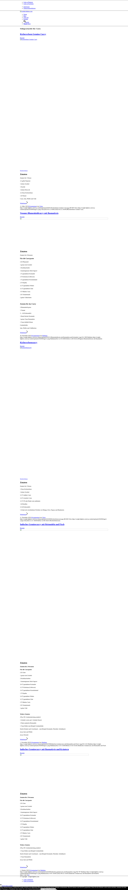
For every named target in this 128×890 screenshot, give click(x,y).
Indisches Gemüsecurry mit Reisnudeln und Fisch (42, 524)
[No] (56, 889)
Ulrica (41, 206)
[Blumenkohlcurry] (64, 219)
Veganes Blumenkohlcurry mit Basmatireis (39, 213)
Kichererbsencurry (28, 342)
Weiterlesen (23, 203)
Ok (42, 889)
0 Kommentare (32, 206)
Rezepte (22, 38)
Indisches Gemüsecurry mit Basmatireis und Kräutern (44, 749)
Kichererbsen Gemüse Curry (33, 34)
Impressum (27, 7)
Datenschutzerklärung (30, 8)
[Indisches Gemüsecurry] (64, 530)
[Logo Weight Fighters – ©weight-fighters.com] (26, 11)
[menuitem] (66, 7)
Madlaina (44, 335)
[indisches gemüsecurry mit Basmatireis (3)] (54, 755)
